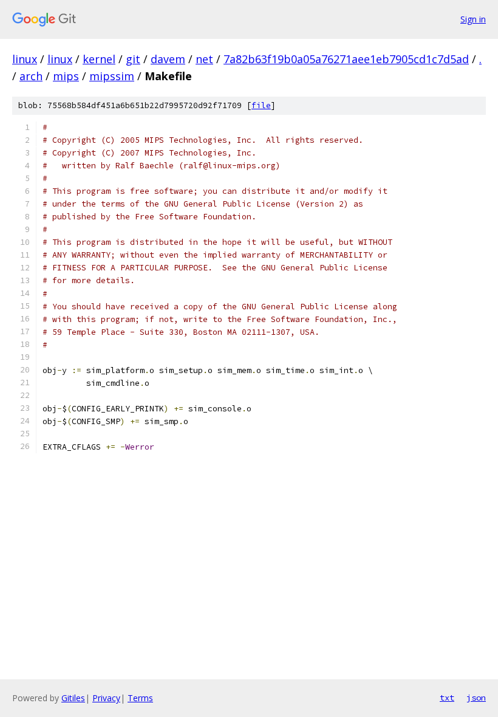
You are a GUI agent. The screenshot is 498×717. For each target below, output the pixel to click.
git (133, 59)
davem (168, 59)
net (204, 59)
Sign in (473, 19)
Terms (140, 698)
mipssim (111, 76)
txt (447, 697)
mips (66, 76)
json (476, 697)
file (261, 105)
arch (31, 76)
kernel (99, 59)
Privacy (106, 698)
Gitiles (73, 698)
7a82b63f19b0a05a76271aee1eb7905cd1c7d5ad (346, 59)
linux (24, 59)
